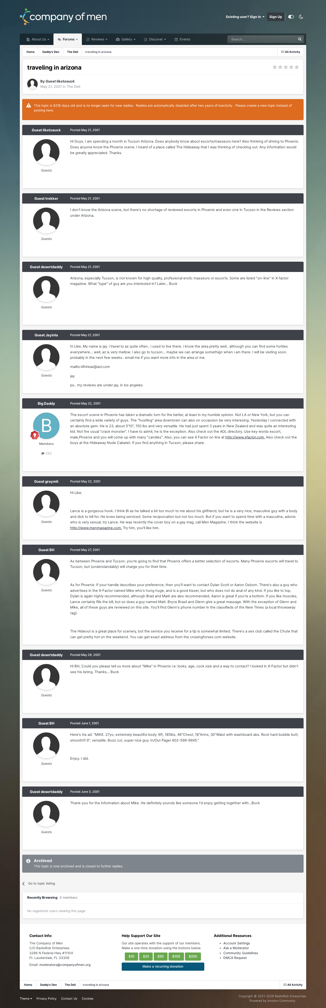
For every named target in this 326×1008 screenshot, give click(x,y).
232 (48, 453)
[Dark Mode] (301, 16)
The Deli (73, 86)
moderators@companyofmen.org (64, 965)
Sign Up (275, 17)
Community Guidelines (240, 953)
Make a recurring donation (162, 966)
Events (184, 39)
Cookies (88, 998)
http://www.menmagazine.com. (96, 528)
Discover (155, 39)
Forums (68, 39)
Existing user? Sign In (244, 17)
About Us (38, 39)
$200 (193, 956)
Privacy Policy (47, 998)
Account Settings (236, 943)
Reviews (97, 39)
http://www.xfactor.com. (245, 437)
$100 (176, 956)
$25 (146, 956)
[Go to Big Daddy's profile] (46, 426)
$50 (161, 956)
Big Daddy (46, 403)
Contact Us (69, 998)
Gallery (126, 39)
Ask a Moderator (236, 948)
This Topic (282, 39)
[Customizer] (291, 16)
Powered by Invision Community (272, 1000)
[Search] (300, 39)
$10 (131, 956)
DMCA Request (235, 958)
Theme (25, 998)
